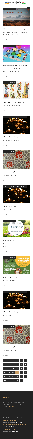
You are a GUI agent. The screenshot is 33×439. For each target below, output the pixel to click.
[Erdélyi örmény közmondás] (16, 159)
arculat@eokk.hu (8, 424)
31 (9, 380)
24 (5, 376)
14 (13, 368)
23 (25, 372)
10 (21, 364)
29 (25, 376)
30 (5, 380)
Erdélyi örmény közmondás (12, 172)
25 (9, 376)
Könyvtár (11, 117)
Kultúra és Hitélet (20, 117)
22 (21, 372)
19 (9, 372)
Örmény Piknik (8, 241)
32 (13, 380)
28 (21, 376)
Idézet (6, 117)
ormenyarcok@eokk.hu (19, 424)
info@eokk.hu (12, 406)
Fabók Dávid (14, 427)
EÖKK (6, 39)
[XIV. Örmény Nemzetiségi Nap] (16, 90)
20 (13, 372)
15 (17, 368)
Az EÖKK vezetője (18, 417)
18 (5, 372)
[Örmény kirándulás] (16, 265)
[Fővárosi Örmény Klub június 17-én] (16, 17)
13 (9, 368)
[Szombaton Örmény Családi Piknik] (16, 53)
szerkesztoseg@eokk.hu (10, 420)
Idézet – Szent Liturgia (11, 137)
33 (17, 380)
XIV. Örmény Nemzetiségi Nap (13, 102)
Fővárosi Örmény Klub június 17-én (15, 29)
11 (25, 364)
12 (4, 368)
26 (13, 376)
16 (21, 368)
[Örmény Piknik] (16, 228)
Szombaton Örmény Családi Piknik (15, 66)
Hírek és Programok (9, 9)
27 (17, 376)
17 (25, 368)
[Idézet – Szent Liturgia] (16, 125)
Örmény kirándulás (10, 277)
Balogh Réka (18, 422)
